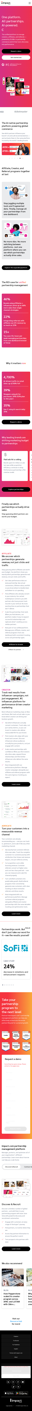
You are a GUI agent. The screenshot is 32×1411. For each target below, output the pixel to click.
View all (27, 928)
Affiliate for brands (16, 644)
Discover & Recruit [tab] (11, 1167)
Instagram (13, 1382)
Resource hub (16, 1321)
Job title (8, 1094)
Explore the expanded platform (16, 268)
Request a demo (16, 51)
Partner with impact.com (16, 1353)
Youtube (23, 1382)
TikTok (13, 1386)
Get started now (16, 57)
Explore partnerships (16, 489)
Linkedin (8, 1382)
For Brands (16, 1340)
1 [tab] (9, 157)
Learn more (16, 784)
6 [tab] (23, 157)
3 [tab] (15, 157)
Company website (10, 1121)
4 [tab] (17, 157)
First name (9, 1072)
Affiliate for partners (14, 649)
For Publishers (16, 1344)
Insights (16, 1349)
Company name (10, 1115)
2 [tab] (12, 157)
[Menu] (29, 3)
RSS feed (18, 1386)
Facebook (18, 1382)
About (16, 1357)
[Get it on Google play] (21, 1393)
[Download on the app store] (9, 1393)
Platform (16, 1336)
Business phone (10, 1101)
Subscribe (16, 1376)
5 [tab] (20, 157)
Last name (9, 1079)
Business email (10, 1087)
